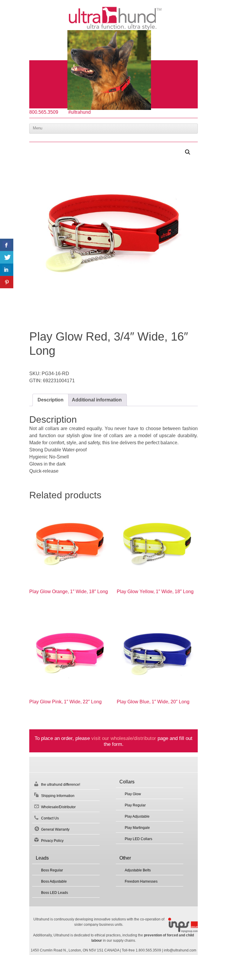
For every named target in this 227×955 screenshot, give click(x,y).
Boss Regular (52, 870)
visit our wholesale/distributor (123, 738)
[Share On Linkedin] (6, 269)
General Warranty (55, 829)
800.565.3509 (43, 112)
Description (51, 399)
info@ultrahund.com (180, 950)
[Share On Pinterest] (6, 282)
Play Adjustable (137, 816)
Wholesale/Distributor (58, 807)
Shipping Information (57, 796)
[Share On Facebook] (6, 245)
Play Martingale (137, 828)
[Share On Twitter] (6, 257)
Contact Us (50, 818)
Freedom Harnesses (141, 881)
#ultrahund (79, 112)
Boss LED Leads (54, 893)
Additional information (97, 399)
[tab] (51, 400)
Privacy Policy (52, 841)
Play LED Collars (138, 839)
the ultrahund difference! (60, 784)
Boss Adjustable (54, 881)
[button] (187, 152)
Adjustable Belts (138, 870)
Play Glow (133, 794)
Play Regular (135, 805)
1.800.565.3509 (148, 950)
